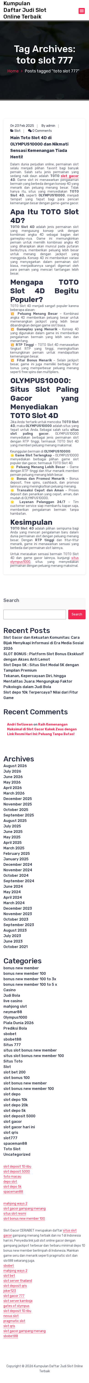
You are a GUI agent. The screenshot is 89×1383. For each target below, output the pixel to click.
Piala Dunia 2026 (18, 1023)
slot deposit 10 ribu (17, 1166)
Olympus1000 (15, 1017)
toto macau (12, 1177)
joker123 (9, 1291)
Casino (9, 990)
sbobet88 (12, 1039)
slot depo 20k (15, 1105)
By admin (48, 126)
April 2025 (12, 842)
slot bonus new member (25, 1083)
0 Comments (42, 131)
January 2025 (16, 859)
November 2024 (17, 870)
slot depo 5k (14, 1110)
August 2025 (15, 821)
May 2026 (12, 782)
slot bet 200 (14, 1072)
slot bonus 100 (16, 1078)
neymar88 (12, 1012)
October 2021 (15, 947)
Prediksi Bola (15, 1028)
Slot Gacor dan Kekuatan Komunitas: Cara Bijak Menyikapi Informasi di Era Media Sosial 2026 (43, 643)
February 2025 (16, 853)
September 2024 (18, 881)
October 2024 (16, 875)
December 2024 (17, 864)
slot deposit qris (15, 1286)
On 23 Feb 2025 (22, 126)
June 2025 (13, 831)
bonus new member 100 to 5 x (30, 984)
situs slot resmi (14, 1214)
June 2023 (13, 941)
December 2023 (17, 908)
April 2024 (12, 897)
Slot (17, 131)
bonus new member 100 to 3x (29, 979)
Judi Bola (11, 995)
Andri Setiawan (20, 724)
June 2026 (13, 777)
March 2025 (13, 848)
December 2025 (17, 799)
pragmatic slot (14, 1321)
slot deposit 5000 (19, 1116)
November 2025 (17, 804)
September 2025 (18, 815)
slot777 (10, 1138)
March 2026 (14, 793)
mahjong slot (15, 1006)
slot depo (12, 1094)
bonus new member (21, 968)
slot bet (9, 1276)
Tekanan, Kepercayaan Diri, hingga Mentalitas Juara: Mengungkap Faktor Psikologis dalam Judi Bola (37, 681)
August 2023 (15, 930)
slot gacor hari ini (19, 1127)
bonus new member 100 (24, 973)
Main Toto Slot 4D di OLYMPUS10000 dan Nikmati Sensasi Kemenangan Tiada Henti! (39, 147)
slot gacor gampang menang (24, 1209)
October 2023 (15, 919)
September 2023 (18, 925)
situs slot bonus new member (30, 1050)
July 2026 (12, 771)
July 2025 (12, 826)
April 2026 (12, 788)
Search (11, 600)
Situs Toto (13, 1061)
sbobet (9, 1034)
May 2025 (12, 837)
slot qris (10, 1132)
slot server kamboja (17, 1301)
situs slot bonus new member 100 (33, 1056)
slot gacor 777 (13, 1296)
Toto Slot (12, 1149)
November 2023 (17, 914)
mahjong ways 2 (15, 1203)
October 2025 (15, 810)
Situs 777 (12, 1045)
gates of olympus (16, 1306)
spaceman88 (15, 1143)
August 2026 (15, 766)
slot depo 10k (15, 1099)
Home (13, 71)
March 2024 (14, 903)
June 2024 (13, 886)
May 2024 (12, 892)
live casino (12, 1001)
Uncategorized (16, 1154)
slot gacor (70, 176)
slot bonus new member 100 (28, 1088)
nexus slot (11, 1316)
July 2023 (12, 936)
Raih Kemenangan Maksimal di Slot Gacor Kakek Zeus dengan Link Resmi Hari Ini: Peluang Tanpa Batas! (42, 729)
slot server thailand (17, 1281)
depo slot (10, 1182)
